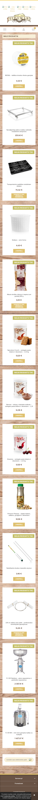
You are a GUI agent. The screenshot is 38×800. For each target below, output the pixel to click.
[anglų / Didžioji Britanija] (12, 9)
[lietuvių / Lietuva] (33, 8)
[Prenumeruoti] (30, 760)
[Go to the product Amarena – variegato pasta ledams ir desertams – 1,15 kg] (20, 442)
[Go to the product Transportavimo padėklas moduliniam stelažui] (20, 167)
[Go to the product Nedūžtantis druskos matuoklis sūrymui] (20, 551)
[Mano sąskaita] (24, 29)
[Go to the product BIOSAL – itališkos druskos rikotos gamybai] (20, 58)
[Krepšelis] (33, 29)
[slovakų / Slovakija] (25, 8)
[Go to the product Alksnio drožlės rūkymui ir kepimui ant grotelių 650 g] (20, 277)
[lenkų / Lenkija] (5, 8)
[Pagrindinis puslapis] (19, 17)
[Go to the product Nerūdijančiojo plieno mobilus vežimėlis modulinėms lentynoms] (20, 113)
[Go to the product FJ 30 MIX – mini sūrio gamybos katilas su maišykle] (20, 716)
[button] (5, 29)
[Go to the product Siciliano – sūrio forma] (20, 223)
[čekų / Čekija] (19, 8)
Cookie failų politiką (9, 796)
